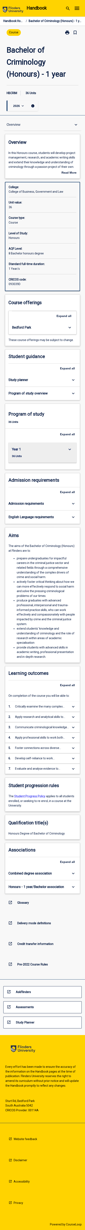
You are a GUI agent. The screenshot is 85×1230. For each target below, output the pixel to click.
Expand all (64, 316)
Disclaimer (20, 1160)
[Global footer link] (23, 1049)
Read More (69, 173)
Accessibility (22, 1181)
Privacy (18, 1203)
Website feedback (25, 1139)
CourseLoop (74, 1224)
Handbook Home (13, 21)
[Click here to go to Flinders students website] (13, 10)
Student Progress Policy (29, 796)
